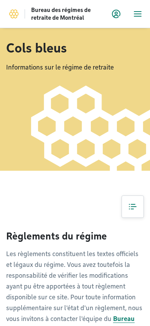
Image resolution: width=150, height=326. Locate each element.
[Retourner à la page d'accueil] (14, 14)
